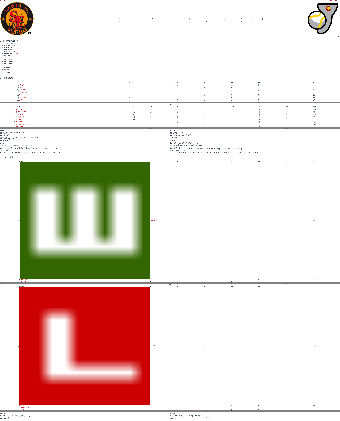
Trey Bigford (19, 114)
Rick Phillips (22, 87)
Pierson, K (22, 101)
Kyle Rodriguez (20, 118)
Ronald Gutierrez (21, 123)
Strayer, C (18, 119)
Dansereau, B (22, 96)
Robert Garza (22, 84)
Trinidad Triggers (335, 1)
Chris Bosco (22, 89)
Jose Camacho (23, 86)
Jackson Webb (23, 92)
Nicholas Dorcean (21, 124)
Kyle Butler (22, 91)
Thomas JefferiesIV (21, 111)
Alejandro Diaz (20, 116)
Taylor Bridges (20, 126)
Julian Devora (23, 99)
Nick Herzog (22, 94)
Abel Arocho (19, 108)
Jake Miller (18, 53)
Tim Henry (19, 113)
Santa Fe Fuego (4, 1)
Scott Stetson (20, 109)
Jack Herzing (19, 51)
